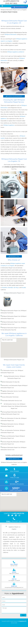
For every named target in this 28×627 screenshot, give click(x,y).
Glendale (10, 287)
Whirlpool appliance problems (15, 52)
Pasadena (4, 287)
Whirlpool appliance (9, 125)
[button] (2, 6)
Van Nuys (16, 287)
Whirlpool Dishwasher (11, 34)
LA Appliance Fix (22, 621)
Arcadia (24, 287)
